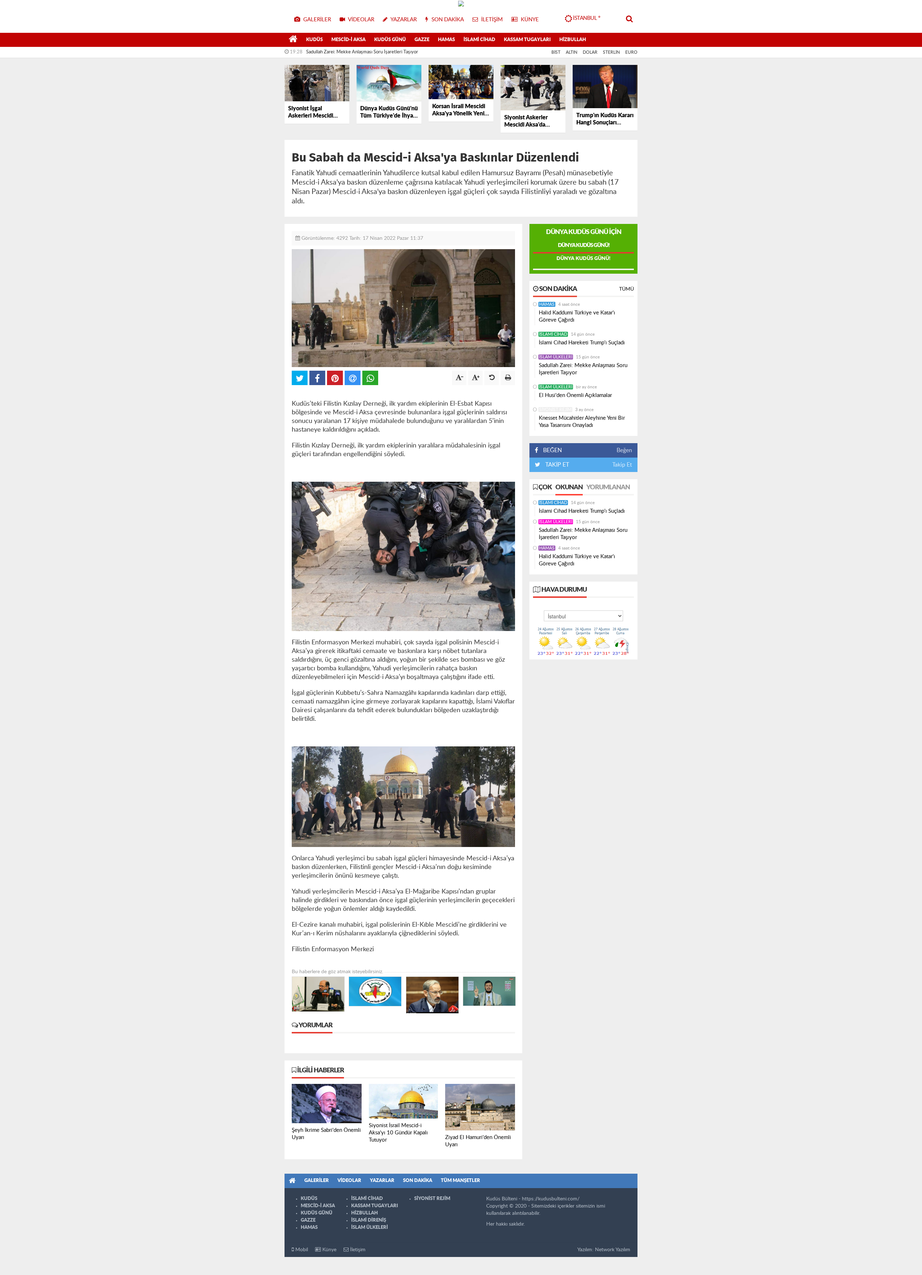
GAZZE (422, 40)
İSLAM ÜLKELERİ (555, 357)
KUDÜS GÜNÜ (390, 40)
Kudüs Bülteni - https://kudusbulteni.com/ (532, 1198)
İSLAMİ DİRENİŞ (368, 1220)
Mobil (301, 1249)
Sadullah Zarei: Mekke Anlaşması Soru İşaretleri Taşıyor (362, 52)
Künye (328, 1249)
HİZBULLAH (572, 40)
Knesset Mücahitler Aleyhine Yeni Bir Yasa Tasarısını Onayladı (582, 421)
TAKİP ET (556, 465)
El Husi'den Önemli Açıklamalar (575, 395)
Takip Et (622, 465)
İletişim (357, 1249)
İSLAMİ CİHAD (479, 40)
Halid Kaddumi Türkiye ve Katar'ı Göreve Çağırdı (577, 316)
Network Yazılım (612, 1249)
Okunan (569, 487)
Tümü (626, 289)
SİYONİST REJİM (555, 409)
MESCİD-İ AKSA (348, 40)
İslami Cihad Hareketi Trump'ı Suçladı (582, 342)
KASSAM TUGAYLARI (527, 40)
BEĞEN (552, 450)
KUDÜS (314, 40)
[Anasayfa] (293, 40)
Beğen (624, 450)
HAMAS (446, 40)
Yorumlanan (608, 487)
